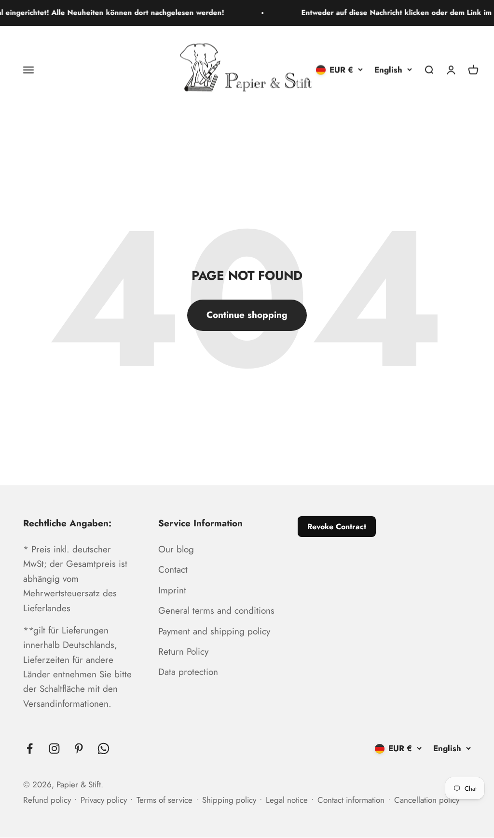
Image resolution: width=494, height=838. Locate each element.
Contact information (350, 800)
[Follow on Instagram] (54, 748)
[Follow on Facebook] (29, 748)
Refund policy (47, 800)
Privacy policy (104, 800)
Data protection (188, 671)
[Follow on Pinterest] (78, 748)
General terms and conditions (216, 610)
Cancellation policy (426, 800)
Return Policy (183, 651)
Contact (173, 569)
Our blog (176, 549)
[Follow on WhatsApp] (103, 748)
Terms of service (164, 800)
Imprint (172, 590)
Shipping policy (229, 800)
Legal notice (287, 800)
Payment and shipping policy (214, 631)
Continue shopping (247, 314)
